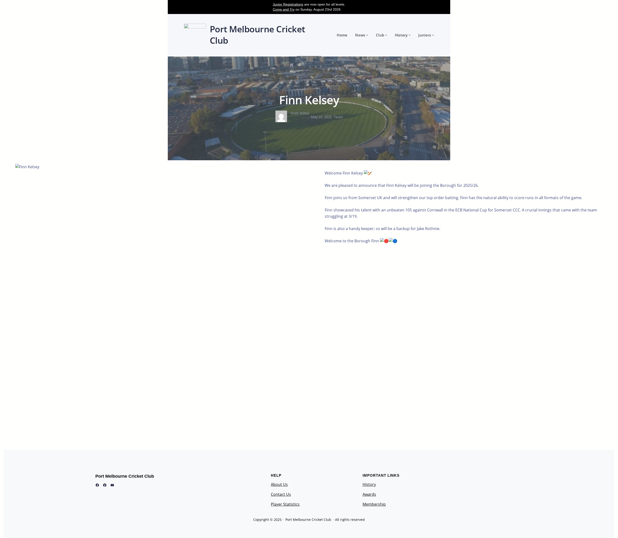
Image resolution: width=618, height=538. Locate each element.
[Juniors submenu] (433, 35)
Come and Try (284, 9)
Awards (369, 494)
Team (338, 117)
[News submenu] (367, 35)
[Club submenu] (386, 35)
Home (342, 35)
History (369, 484)
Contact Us (281, 494)
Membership (374, 504)
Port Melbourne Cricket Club (124, 476)
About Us (279, 484)
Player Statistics (285, 504)
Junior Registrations (288, 4)
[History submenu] (409, 35)
